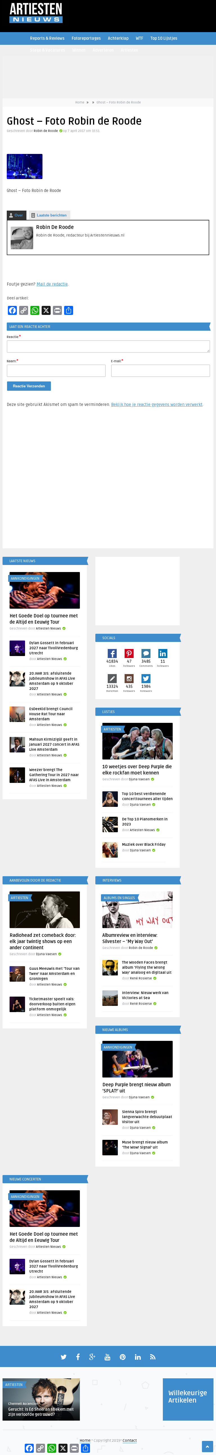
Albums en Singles (119, 898)
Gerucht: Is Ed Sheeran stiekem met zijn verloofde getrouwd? (41, 1412)
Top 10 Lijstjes (163, 38)
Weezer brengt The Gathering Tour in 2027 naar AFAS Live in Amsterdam (54, 775)
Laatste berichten (52, 215)
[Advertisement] (108, 480)
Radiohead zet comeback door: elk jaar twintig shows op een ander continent (43, 942)
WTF (139, 38)
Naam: (12, 360)
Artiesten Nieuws (48, 628)
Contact (130, 1440)
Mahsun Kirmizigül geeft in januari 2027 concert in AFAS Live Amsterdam (54, 744)
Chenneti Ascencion (23, 1404)
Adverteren (103, 50)
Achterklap (118, 38)
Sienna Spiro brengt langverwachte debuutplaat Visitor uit (147, 1117)
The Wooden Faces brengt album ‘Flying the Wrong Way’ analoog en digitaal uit (147, 967)
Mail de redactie (52, 284)
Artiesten (129, 50)
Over (19, 215)
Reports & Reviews (47, 38)
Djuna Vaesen (139, 779)
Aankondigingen (25, 578)
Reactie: (14, 336)
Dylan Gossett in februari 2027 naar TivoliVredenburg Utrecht (53, 648)
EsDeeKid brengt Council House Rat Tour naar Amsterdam (51, 714)
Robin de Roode (46, 131)
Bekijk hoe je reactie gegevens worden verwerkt (156, 404)
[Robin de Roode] (22, 248)
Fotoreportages (86, 38)
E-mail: (117, 360)
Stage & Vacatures (47, 50)
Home (79, 102)
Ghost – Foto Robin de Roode (118, 102)
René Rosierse (141, 978)
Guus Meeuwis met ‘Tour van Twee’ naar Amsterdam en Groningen (54, 973)
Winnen (79, 50)
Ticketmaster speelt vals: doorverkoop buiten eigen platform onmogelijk (52, 1004)
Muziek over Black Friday (144, 844)
